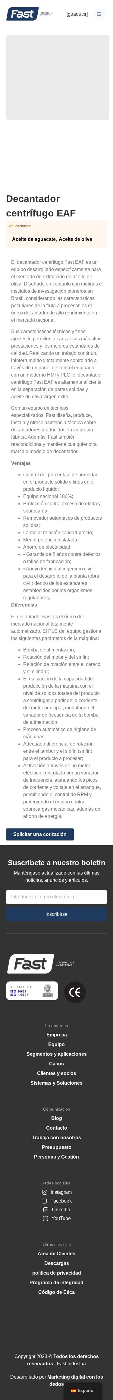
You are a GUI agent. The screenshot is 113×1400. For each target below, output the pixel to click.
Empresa (56, 1034)
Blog (56, 1118)
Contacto (56, 1127)
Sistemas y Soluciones (56, 1083)
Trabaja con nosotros (56, 1137)
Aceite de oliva (75, 239)
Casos (56, 1063)
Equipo (56, 1044)
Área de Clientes (56, 1253)
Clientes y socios (56, 1073)
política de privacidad (56, 1272)
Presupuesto (56, 1147)
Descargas (56, 1263)
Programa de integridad (56, 1282)
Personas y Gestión (56, 1156)
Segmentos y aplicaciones (57, 1054)
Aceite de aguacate (34, 239)
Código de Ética (56, 1292)
